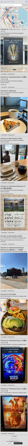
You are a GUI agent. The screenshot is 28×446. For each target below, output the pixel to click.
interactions (11, 74)
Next (15, 436)
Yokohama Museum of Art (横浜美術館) (13, 187)
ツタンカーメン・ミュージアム (13, 30)
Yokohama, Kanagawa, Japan (19, 238)
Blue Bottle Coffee (15, 138)
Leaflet (26, 27)
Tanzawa (16, 440)
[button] (8, 15)
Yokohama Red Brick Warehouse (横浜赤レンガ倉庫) (12, 249)
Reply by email (14, 438)
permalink (4, 74)
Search (25, 5)
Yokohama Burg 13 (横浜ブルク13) (14, 78)
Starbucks (12, 91)
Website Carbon (18, 443)
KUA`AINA (12, 294)
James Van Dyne (8, 1)
